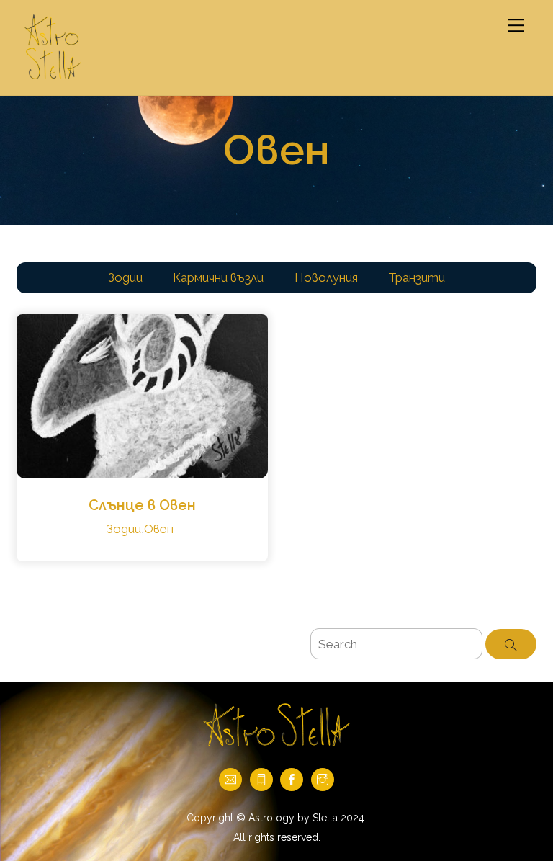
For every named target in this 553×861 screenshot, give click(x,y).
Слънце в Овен (142, 505)
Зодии (125, 277)
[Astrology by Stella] (53, 76)
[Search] (510, 644)
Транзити (416, 277)
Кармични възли (218, 277)
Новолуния (326, 277)
